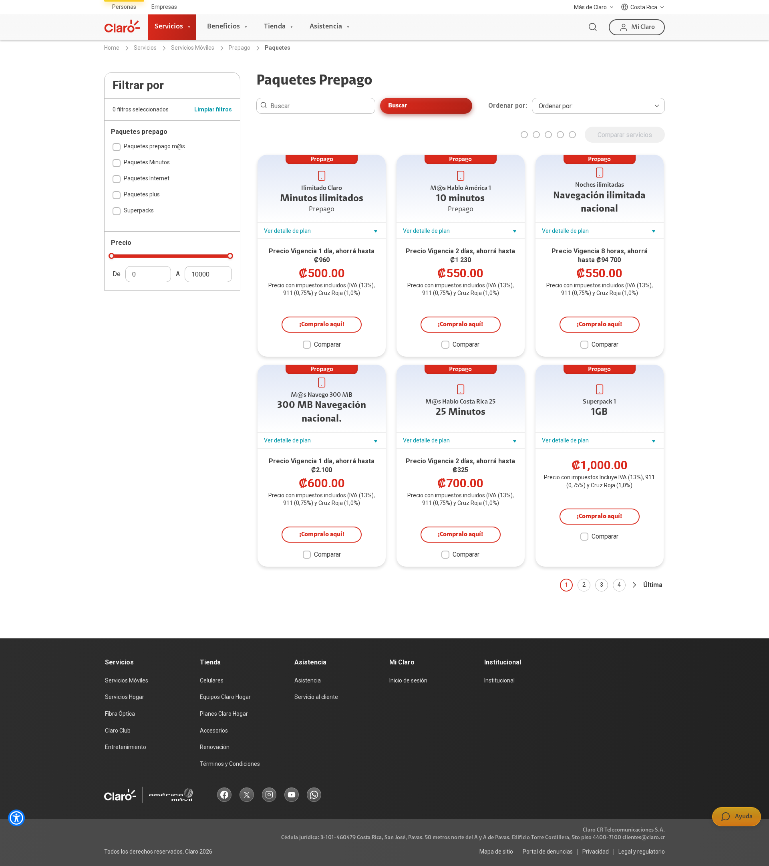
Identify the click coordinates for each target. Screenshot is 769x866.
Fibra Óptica (120, 714)
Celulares (211, 680)
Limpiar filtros (213, 109)
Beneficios (223, 26)
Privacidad (595, 851)
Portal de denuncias (548, 851)
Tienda (275, 26)
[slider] (112, 256)
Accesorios (214, 730)
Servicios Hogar (124, 697)
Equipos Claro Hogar (225, 697)
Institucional (499, 680)
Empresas (164, 7)
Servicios (169, 26)
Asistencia (326, 26)
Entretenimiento (125, 747)
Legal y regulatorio (641, 851)
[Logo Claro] (122, 26)
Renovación (214, 747)
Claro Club (118, 730)
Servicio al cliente (316, 697)
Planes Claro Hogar (224, 714)
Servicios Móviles (126, 680)
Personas (124, 7)
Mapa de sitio (496, 851)
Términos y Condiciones (230, 764)
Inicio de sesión (408, 680)
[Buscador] (592, 27)
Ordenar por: (507, 106)
